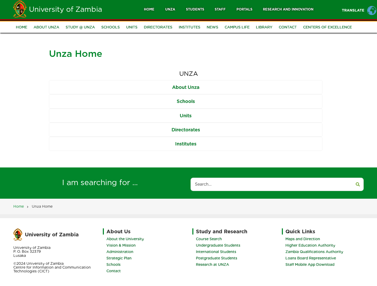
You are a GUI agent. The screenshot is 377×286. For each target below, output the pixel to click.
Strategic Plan (119, 258)
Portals (244, 9)
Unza (170, 9)
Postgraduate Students (216, 258)
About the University (125, 239)
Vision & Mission (121, 245)
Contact (288, 27)
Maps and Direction (302, 239)
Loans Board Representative (310, 258)
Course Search (209, 239)
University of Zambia (65, 9)
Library (264, 27)
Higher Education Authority (310, 245)
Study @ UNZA (80, 27)
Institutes (189, 27)
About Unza (186, 87)
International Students (216, 252)
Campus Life (237, 27)
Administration (119, 252)
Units (131, 27)
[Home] (19, 9)
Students (195, 9)
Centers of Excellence (327, 27)
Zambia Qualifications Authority (314, 252)
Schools (110, 27)
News (212, 27)
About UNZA (46, 27)
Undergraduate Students (218, 245)
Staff (220, 9)
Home (149, 9)
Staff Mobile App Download (309, 264)
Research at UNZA (212, 264)
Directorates (158, 27)
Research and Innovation (288, 9)
